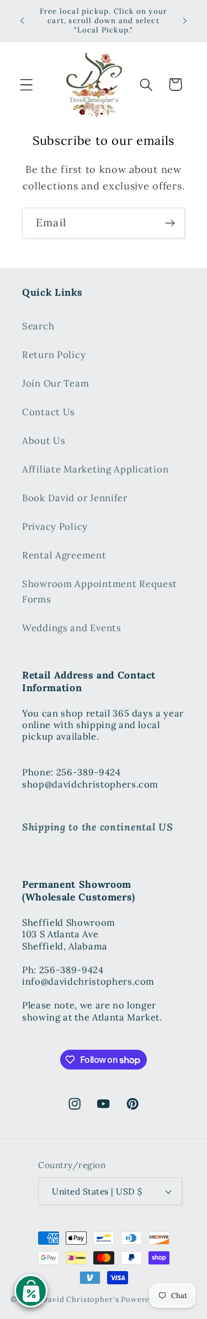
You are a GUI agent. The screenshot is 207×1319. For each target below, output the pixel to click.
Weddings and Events (71, 628)
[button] (26, 84)
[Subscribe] (169, 223)
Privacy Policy (55, 526)
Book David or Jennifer (75, 498)
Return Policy (54, 355)
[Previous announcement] (22, 21)
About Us (44, 441)
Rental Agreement (64, 555)
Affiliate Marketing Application (95, 469)
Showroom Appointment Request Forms (99, 591)
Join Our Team (55, 383)
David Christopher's (80, 1299)
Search (38, 326)
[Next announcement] (185, 21)
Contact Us (48, 412)
